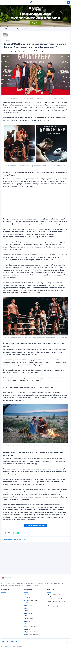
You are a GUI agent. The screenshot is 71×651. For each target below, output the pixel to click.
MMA (26, 608)
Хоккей (27, 597)
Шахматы (28, 616)
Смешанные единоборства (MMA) (16, 29)
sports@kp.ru (57, 606)
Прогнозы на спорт (31, 632)
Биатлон (28, 621)
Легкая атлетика (30, 626)
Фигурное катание (31, 600)
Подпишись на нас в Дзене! (35, 525)
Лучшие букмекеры (31, 634)
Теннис (27, 603)
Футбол (27, 595)
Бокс (26, 611)
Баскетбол (28, 605)
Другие (27, 629)
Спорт (3, 29)
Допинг (27, 624)
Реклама (5, 595)
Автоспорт (28, 613)
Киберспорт (29, 618)
